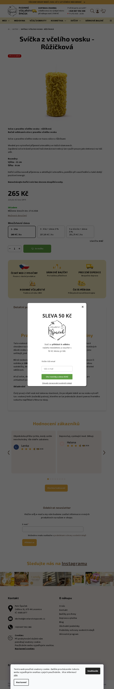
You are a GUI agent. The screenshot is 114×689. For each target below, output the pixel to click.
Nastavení (21, 682)
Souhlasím (92, 671)
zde (16, 675)
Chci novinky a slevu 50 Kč (57, 376)
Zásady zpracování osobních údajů (57, 383)
